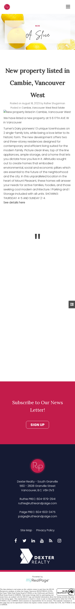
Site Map (26, 530)
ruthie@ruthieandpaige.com (37, 503)
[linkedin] (33, 541)
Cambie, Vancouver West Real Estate (43, 107)
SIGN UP (37, 424)
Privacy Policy (45, 530)
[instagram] (59, 541)
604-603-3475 (45, 512)
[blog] (50, 541)
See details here (14, 202)
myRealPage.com (37, 580)
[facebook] (15, 541)
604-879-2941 (46, 499)
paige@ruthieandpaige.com (37, 516)
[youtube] (42, 541)
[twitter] (24, 541)
